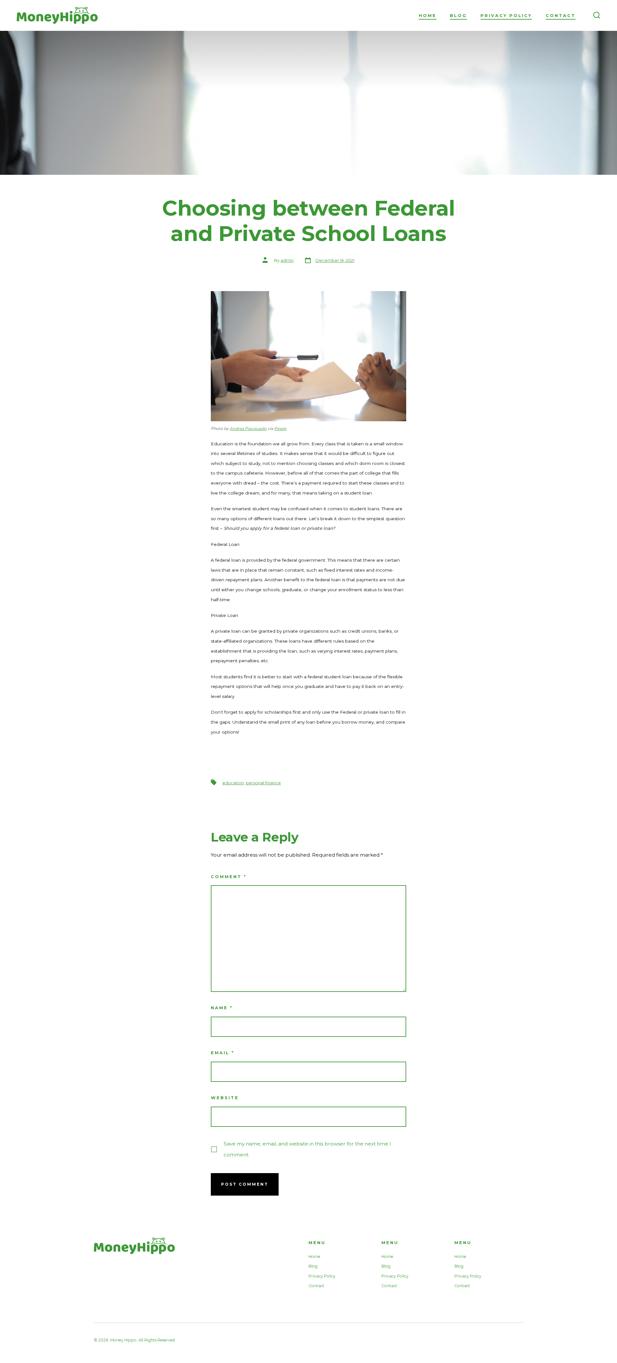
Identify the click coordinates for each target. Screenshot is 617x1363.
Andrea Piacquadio (248, 428)
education (233, 782)
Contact (561, 15)
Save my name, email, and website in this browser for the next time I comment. (307, 1149)
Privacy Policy (506, 15)
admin (287, 260)
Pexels (280, 428)
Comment (228, 876)
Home (427, 15)
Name (222, 1007)
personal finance (263, 782)
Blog (458, 15)
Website (225, 1097)
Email (222, 1052)
